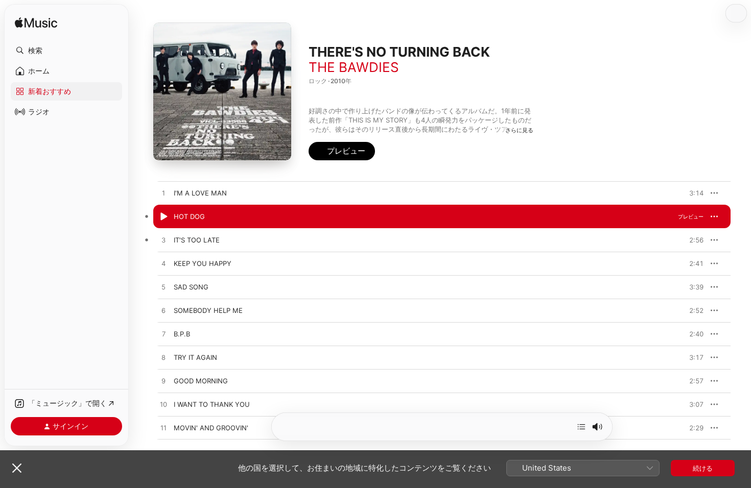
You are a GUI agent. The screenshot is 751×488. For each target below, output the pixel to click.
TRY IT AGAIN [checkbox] (195, 357)
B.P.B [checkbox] (182, 334)
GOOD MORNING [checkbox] (201, 381)
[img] (36, 23)
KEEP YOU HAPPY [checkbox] (202, 263)
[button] (66, 50)
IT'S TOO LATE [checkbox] (197, 240)
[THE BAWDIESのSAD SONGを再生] (163, 287)
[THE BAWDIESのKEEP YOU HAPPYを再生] (163, 264)
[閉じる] (16, 468)
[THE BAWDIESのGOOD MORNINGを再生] (163, 381)
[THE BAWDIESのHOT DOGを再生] (163, 217)
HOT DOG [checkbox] (189, 216)
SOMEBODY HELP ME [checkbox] (208, 310)
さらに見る (519, 130)
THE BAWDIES (354, 67)
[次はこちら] (581, 427)
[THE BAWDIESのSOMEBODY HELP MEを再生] (163, 310)
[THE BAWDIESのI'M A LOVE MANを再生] (163, 193)
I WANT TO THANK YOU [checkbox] (212, 404)
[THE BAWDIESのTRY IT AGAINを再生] (163, 357)
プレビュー (690, 193)
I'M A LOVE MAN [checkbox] (200, 193)
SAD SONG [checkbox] (191, 287)
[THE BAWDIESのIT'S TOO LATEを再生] (163, 240)
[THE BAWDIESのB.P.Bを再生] (163, 334)
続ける (703, 468)
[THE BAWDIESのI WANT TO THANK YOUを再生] (163, 404)
